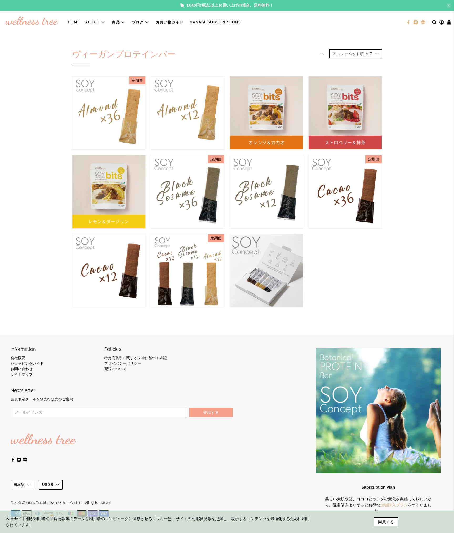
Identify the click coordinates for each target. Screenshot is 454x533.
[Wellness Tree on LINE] (423, 22)
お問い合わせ (22, 369)
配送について (115, 369)
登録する (211, 412)
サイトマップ (22, 374)
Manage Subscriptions (215, 22)
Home (74, 22)
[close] (448, 5)
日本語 (18, 485)
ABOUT (92, 22)
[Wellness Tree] (32, 22)
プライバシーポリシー (122, 363)
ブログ (138, 22)
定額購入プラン (394, 505)
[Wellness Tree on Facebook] (408, 22)
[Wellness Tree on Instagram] (415, 22)
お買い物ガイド (169, 22)
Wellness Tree (32, 503)
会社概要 (18, 358)
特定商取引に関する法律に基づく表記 (135, 358)
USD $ (47, 485)
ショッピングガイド (27, 363)
